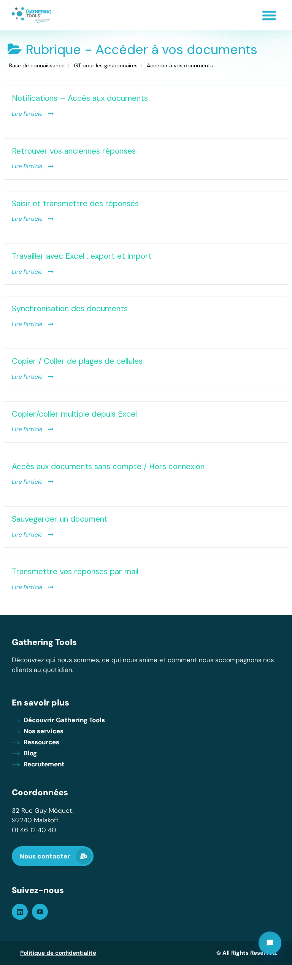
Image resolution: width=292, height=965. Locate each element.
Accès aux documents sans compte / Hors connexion (108, 466)
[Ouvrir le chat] (270, 943)
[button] (269, 15)
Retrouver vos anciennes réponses (74, 151)
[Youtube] (40, 912)
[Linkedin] (20, 912)
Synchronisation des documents (70, 308)
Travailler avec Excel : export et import (82, 256)
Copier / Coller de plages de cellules (77, 361)
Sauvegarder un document (60, 519)
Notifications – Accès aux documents (80, 98)
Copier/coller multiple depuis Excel (74, 414)
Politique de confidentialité (58, 953)
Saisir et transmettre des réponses (75, 203)
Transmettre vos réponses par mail (75, 571)
